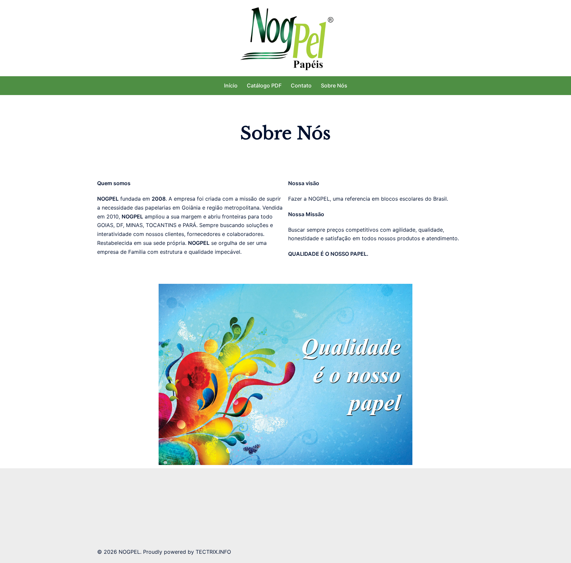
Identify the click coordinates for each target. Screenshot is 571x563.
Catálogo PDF (264, 85)
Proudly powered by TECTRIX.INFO (187, 551)
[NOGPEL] (285, 37)
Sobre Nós (334, 85)
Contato (301, 85)
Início (231, 85)
